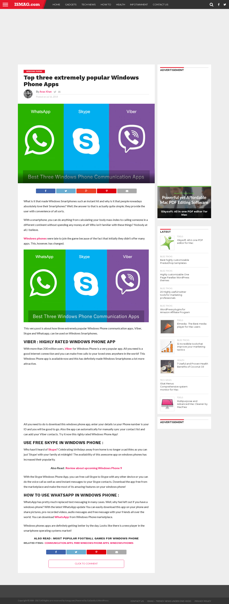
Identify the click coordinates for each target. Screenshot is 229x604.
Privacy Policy (203, 601)
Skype (52, 449)
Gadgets (71, 4)
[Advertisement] (114, 37)
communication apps (59, 543)
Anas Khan (46, 91)
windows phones (121, 543)
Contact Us (160, 4)
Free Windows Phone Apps (91, 543)
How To (106, 4)
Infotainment (139, 4)
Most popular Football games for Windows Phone (96, 538)
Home (56, 4)
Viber (68, 348)
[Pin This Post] (106, 190)
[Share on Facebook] (45, 190)
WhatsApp (62, 517)
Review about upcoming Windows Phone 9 (94, 468)
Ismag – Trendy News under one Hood (169, 601)
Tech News (89, 4)
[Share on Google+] (86, 190)
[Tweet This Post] (66, 190)
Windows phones (35, 238)
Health (120, 4)
